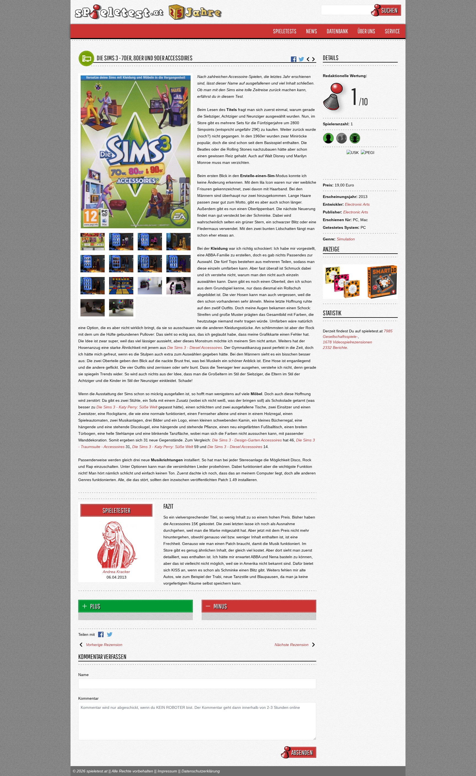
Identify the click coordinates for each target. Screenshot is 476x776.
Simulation (346, 239)
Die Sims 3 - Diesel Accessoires (194, 347)
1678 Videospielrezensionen (347, 342)
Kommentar (88, 698)
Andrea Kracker (116, 571)
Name (83, 674)
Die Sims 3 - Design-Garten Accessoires (247, 440)
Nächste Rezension (292, 644)
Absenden (302, 752)
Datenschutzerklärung (201, 771)
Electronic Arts (357, 204)
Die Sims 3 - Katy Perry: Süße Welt (126, 407)
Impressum (167, 771)
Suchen (389, 10)
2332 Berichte (335, 347)
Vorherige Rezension (104, 644)
